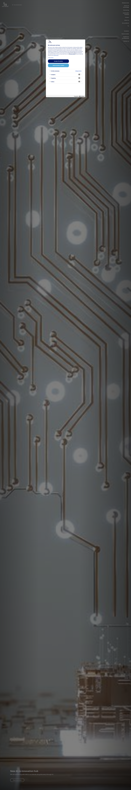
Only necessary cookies (58, 65)
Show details (50, 57)
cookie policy (56, 55)
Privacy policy (72, 54)
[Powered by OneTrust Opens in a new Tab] (79, 96)
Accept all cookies (58, 61)
